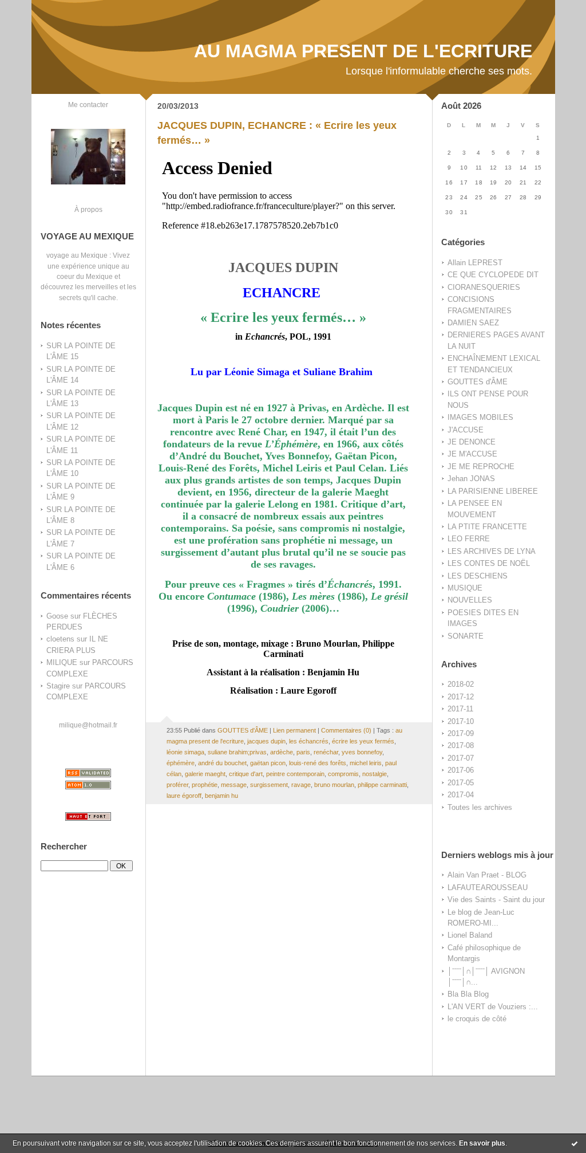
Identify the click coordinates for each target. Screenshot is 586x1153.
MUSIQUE (465, 588)
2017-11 (460, 709)
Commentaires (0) (346, 730)
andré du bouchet (222, 763)
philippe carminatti (382, 784)
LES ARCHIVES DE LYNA (492, 551)
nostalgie (374, 773)
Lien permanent (294, 730)
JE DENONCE (472, 442)
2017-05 (461, 782)
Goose (57, 616)
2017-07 (461, 758)
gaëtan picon (268, 763)
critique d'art (246, 773)
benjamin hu (221, 795)
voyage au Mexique (77, 255)
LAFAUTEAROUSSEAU (488, 887)
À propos (88, 209)
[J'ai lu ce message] (574, 1143)
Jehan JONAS (471, 478)
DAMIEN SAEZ (473, 322)
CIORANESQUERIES (484, 287)
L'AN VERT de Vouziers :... (493, 1006)
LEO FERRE (469, 538)
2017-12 (461, 696)
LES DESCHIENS (478, 576)
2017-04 (461, 794)
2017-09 (461, 733)
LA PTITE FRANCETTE (487, 526)
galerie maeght (205, 773)
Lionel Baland (470, 935)
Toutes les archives (480, 807)
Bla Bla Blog (468, 994)
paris (303, 752)
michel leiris (366, 763)
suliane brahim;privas (237, 752)
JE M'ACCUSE (472, 454)
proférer (177, 784)
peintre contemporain (295, 773)
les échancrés (308, 741)
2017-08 (461, 745)
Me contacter (88, 104)
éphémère (181, 763)
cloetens (60, 639)
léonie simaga (185, 752)
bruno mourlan (334, 784)
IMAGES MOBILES (480, 417)
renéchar (326, 752)
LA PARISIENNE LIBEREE (493, 491)
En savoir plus (482, 1143)
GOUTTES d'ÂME (478, 381)
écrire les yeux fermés (363, 741)
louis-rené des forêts (317, 763)
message (234, 784)
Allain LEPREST (475, 262)
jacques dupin (266, 741)
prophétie (204, 784)
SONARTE (466, 636)
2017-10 (461, 721)
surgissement (269, 784)
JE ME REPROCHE (481, 466)
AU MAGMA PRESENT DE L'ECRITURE (363, 51)
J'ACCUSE (466, 430)
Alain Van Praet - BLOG (487, 875)
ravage (301, 784)
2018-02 (461, 684)
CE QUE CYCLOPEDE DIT (493, 274)
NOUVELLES (470, 600)
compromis (343, 773)
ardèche (281, 752)
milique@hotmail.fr (88, 725)
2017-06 (461, 770)
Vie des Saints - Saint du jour (496, 899)
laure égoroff (184, 795)
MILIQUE (61, 662)
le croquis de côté (477, 1018)
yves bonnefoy (362, 752)
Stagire (58, 686)
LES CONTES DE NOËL (489, 563)
